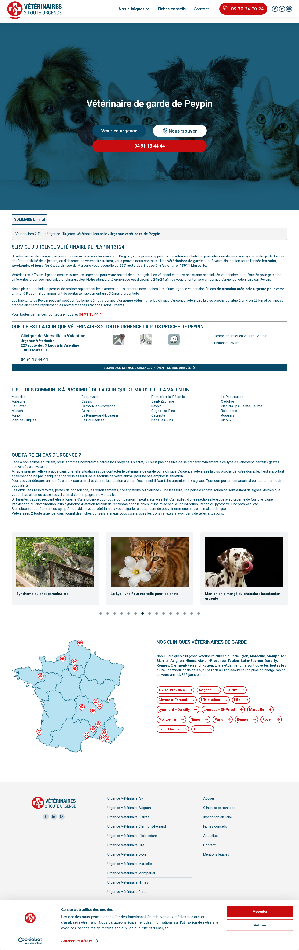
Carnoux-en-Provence (98, 406)
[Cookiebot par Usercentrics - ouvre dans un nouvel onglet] (30, 940)
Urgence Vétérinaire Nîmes (127, 882)
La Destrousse (232, 397)
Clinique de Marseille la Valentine (53, 335)
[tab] (100, 613)
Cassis (87, 401)
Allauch (17, 411)
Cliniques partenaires (219, 808)
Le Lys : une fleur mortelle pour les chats (144, 594)
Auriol (16, 415)
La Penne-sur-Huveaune (100, 415)
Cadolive (227, 401)
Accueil (208, 798)
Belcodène (229, 411)
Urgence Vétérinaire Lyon (126, 854)
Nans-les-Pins (162, 420)
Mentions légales (216, 854)
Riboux (226, 420)
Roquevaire (90, 397)
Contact (209, 845)
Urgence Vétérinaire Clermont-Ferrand (136, 826)
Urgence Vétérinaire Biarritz (128, 817)
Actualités (211, 836)
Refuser (260, 925)
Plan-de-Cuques (24, 420)
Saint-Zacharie (162, 401)
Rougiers (228, 415)
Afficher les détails (76, 941)
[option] (55, 568)
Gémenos (89, 411)
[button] (8, 569)
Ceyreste (158, 415)
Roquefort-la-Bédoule (168, 397)
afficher (39, 219)
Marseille (18, 397)
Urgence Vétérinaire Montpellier (131, 873)
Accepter (260, 911)
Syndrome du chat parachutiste (42, 594)
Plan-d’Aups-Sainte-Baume (241, 406)
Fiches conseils (215, 826)
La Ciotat (19, 406)
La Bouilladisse (93, 420)
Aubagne (18, 401)
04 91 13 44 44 (91, 314)
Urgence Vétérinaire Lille (125, 845)
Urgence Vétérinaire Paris (126, 892)
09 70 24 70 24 (247, 9)
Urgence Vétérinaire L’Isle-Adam (132, 836)
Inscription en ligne (217, 817)
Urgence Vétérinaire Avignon (129, 808)
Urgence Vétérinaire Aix (125, 798)
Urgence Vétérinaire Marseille (129, 864)
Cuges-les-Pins (163, 411)
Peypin (156, 406)
